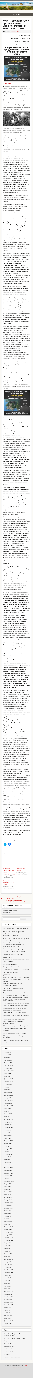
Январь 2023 (8, 1122)
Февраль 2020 (8, 1197)
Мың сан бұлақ (9, 1346)
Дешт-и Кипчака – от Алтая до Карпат (15, 928)
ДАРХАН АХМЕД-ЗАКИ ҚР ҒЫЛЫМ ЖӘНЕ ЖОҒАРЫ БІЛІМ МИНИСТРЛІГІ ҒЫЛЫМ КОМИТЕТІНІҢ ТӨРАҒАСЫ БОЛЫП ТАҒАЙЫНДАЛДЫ (16, 998)
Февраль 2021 (8, 1168)
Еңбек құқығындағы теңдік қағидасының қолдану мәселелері (16, 1016)
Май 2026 (7, 1057)
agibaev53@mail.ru (8, 912)
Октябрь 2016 (8, 1302)
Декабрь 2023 (8, 1100)
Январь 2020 (8, 1200)
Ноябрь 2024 (8, 1084)
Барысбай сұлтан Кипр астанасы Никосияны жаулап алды (13, 945)
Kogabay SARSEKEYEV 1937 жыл (13, 954)
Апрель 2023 (8, 1114)
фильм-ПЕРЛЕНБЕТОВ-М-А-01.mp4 (14, 1033)
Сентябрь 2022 (8, 1127)
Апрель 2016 (8, 1315)
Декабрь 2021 (8, 1146)
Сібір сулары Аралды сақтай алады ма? (15, 1026)
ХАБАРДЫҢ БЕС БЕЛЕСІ (10, 972)
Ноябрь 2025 (8, 1068)
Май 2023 (7, 1111)
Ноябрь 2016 (8, 1299)
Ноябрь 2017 (8, 1267)
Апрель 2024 (8, 1092)
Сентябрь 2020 (9, 1181)
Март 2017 (7, 1288)
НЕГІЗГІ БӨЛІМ (9, 1351)
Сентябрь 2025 (9, 1071)
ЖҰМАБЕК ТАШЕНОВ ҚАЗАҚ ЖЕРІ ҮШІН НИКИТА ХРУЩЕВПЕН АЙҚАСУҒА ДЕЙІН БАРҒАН (16, 979)
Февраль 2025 (8, 1079)
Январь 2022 (8, 1143)
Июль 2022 (7, 1130)
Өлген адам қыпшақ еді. (10, 935)
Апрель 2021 (8, 1162)
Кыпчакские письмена (10, 964)
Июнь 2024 (7, 1087)
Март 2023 (7, 1116)
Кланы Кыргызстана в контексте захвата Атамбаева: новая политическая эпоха (16, 1004)
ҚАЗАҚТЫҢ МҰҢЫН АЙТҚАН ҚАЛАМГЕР (16, 969)
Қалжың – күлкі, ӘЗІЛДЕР (12, 1357)
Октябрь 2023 (8, 1106)
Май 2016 (7, 1313)
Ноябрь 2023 (8, 1103)
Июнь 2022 (7, 1133)
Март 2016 (7, 1318)
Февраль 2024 (8, 1095)
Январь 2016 (8, 1323)
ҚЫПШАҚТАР (7, 975)
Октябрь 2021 (8, 1151)
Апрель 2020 (8, 1192)
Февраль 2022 (8, 1141)
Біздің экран (8, 1341)
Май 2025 (7, 1076)
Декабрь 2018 (8, 1232)
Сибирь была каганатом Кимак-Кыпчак (8, 882)
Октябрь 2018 (8, 1237)
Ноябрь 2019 (8, 1205)
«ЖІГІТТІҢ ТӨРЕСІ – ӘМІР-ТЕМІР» (14, 951)
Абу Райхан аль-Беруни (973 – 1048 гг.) (15, 1008)
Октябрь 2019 (8, 1208)
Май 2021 (7, 1159)
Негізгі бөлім (8, 1349)
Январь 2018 (8, 1262)
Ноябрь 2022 (8, 1124)
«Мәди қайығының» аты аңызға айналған (16, 993)
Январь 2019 (8, 1229)
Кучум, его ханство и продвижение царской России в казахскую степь (16, 24)
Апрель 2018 (8, 1254)
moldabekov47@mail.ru (10, 910)
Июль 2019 (7, 1213)
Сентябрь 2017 (8, 1272)
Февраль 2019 (8, 1227)
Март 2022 (7, 1138)
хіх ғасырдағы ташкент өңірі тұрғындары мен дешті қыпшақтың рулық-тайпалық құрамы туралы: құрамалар (16, 940)
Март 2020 (7, 1194)
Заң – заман (8, 1343)
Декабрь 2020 (8, 1173)
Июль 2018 (7, 1246)
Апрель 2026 (8, 1060)
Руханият (7, 1354)
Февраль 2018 (8, 1259)
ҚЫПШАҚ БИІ (7, 957)
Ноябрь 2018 (8, 1235)
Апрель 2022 (8, 1135)
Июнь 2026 (7, 1055)
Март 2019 (7, 1224)
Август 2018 (7, 1243)
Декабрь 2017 (8, 1264)
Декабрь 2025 (8, 1065)
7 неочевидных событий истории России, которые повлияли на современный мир (14, 1021)
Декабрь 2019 (8, 1202)
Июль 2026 (7, 1052)
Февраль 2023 (8, 1119)
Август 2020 (8, 1184)
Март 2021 (7, 1165)
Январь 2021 (8, 1170)
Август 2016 (7, 1307)
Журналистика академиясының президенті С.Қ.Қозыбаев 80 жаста (14, 1011)
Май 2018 (7, 1251)
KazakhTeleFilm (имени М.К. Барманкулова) (13, 1334)
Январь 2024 (8, 1098)
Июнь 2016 (7, 1310)
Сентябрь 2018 (8, 1240)
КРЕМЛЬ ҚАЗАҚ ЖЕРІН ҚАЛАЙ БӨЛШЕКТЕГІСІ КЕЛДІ (12, 985)
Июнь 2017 (7, 1280)
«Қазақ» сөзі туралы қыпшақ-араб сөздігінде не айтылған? (13, 932)
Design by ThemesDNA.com (20, 1366)
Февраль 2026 (8, 1063)
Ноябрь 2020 (8, 1176)
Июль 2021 (7, 1157)
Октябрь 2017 (8, 1270)
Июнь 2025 (7, 1073)
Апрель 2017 (8, 1286)
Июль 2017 (7, 1278)
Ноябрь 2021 (8, 1149)
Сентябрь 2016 (8, 1305)
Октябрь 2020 (8, 1178)
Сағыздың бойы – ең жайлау (12, 967)
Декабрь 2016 (8, 1297)
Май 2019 (7, 1219)
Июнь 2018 (7, 1248)
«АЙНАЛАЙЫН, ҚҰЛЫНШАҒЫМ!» (14, 1338)
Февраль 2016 (8, 1321)
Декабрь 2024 (8, 1081)
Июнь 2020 (7, 1186)
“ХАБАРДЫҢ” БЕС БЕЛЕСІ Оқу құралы (19, 901)
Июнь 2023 (7, 1108)
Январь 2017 (8, 1294)
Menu (18, 14)
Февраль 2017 (8, 1291)
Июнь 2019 (7, 1216)
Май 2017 (7, 1283)
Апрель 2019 (8, 1221)
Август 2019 (7, 1211)
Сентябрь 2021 (8, 1154)
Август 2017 (7, 1275)
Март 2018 (7, 1256)
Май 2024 (7, 1089)
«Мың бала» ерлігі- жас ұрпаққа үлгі (14, 949)
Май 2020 (7, 1189)
